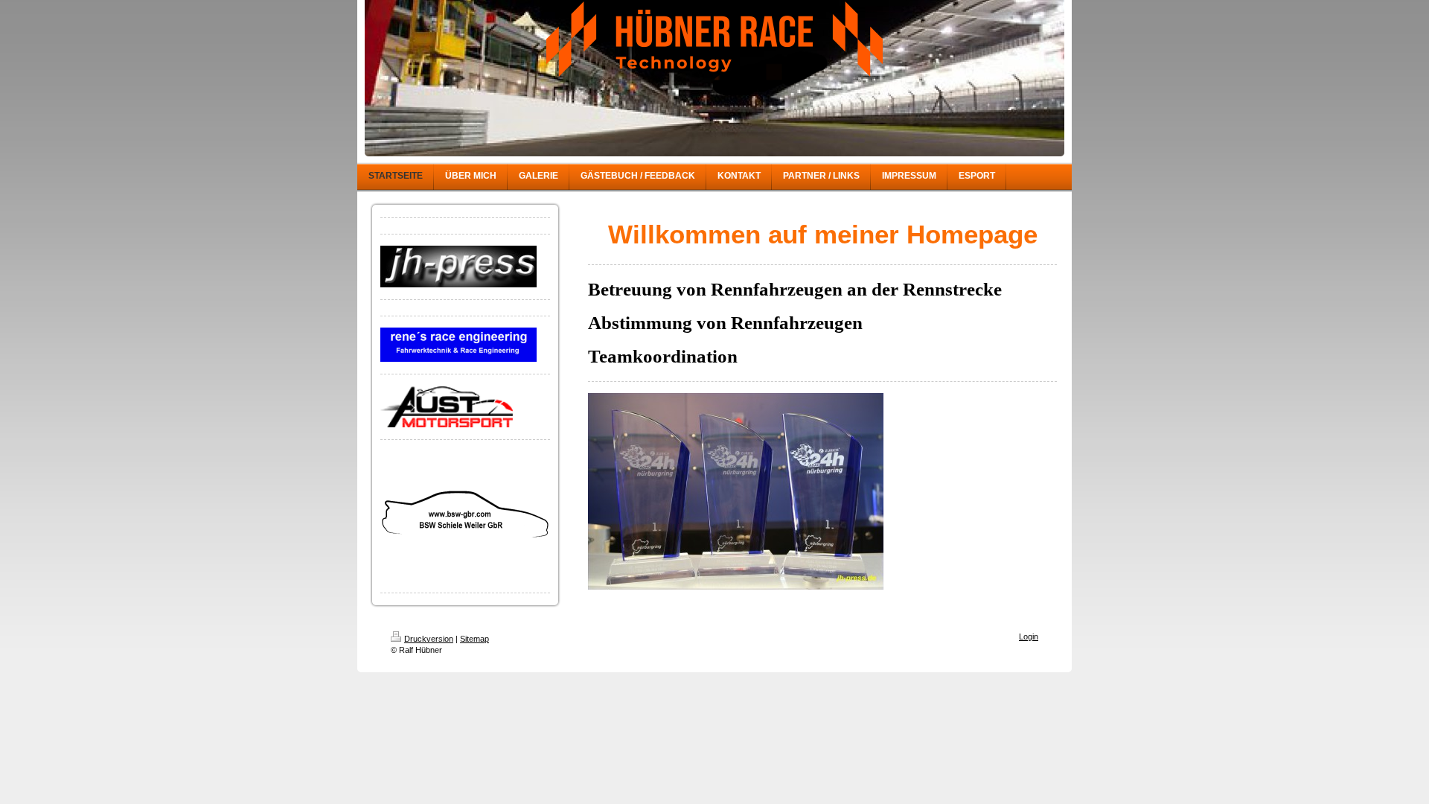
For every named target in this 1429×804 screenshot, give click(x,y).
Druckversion (428, 638)
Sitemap (474, 638)
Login (1028, 636)
